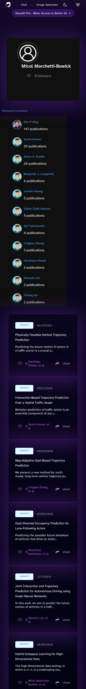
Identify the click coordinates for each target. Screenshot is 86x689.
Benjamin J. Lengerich (39, 174)
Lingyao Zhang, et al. (38, 489)
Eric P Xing (31, 122)
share (66, 363)
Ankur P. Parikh (34, 156)
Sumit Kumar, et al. (38, 426)
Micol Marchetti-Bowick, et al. (39, 682)
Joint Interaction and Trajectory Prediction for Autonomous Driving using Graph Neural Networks (42, 591)
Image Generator (47, 4)
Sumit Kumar (32, 139)
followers (43, 76)
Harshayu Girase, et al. (36, 363)
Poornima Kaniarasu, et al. (38, 552)
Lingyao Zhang (34, 243)
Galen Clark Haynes (37, 208)
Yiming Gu (31, 295)
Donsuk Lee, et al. (38, 619)
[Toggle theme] (65, 4)
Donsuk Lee (32, 278)
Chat (24, 4)
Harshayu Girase (35, 260)
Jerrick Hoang (33, 191)
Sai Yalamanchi (34, 226)
